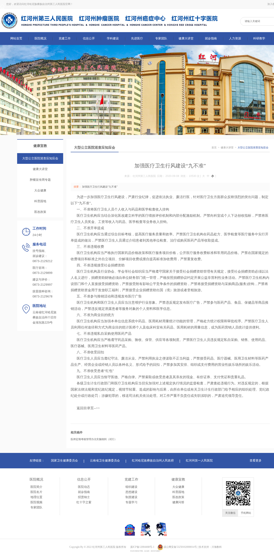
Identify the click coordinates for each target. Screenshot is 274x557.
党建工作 (131, 479)
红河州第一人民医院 (199, 460)
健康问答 (178, 502)
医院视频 (36, 502)
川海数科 (216, 546)
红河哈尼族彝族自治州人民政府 (153, 460)
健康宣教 (178, 479)
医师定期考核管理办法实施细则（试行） (94, 439)
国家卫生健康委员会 (64, 460)
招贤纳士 (84, 497)
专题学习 (131, 502)
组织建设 (131, 486)
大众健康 (40, 190)
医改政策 (40, 212)
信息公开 (84, 479)
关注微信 (230, 512)
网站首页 (16, 38)
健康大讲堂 (40, 169)
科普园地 (40, 201)
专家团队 (36, 507)
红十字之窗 (83, 502)
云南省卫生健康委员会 (105, 460)
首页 (214, 147)
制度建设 (131, 497)
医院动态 (84, 486)
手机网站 (246, 512)
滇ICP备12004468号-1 (142, 546)
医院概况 (36, 479)
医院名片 (36, 492)
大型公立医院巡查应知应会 (40, 158)
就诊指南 (84, 492)
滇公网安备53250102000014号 (180, 546)
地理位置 (36, 497)
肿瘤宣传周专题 (40, 179)
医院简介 (36, 486)
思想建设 (131, 492)
